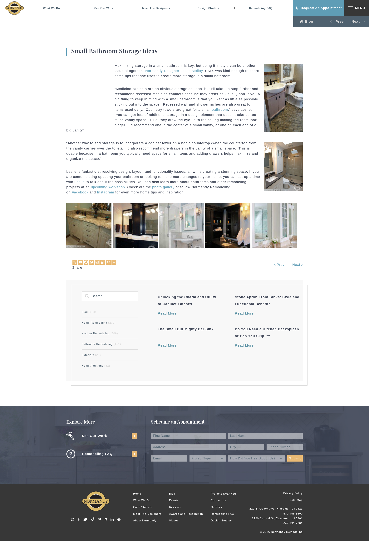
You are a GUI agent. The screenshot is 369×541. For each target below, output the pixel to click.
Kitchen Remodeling (100, 333)
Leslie (79, 182)
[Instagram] (97, 262)
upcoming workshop (108, 187)
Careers (216, 507)
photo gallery (163, 187)
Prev (280, 265)
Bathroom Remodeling (101, 344)
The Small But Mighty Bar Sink (186, 329)
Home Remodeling (99, 322)
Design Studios (208, 8)
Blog (309, 21)
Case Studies (142, 507)
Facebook (80, 192)
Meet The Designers (156, 8)
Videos (174, 520)
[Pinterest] (108, 262)
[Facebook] (86, 262)
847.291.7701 (293, 523)
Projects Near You (223, 493)
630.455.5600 (293, 513)
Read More (167, 313)
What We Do (51, 8)
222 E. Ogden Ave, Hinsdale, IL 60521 (276, 508)
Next (296, 265)
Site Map (296, 499)
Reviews (175, 507)
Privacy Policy (293, 493)
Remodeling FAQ (261, 8)
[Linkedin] (102, 262)
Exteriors (91, 354)
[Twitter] (91, 262)
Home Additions (96, 365)
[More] (113, 262)
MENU (360, 8)
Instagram (105, 192)
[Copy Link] (74, 262)
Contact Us (218, 500)
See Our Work (103, 8)
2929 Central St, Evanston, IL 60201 (277, 518)
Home (137, 493)
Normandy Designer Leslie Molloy (174, 71)
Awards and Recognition (186, 513)
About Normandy (144, 520)
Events (174, 500)
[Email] (80, 262)
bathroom (220, 110)
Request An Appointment (321, 8)
